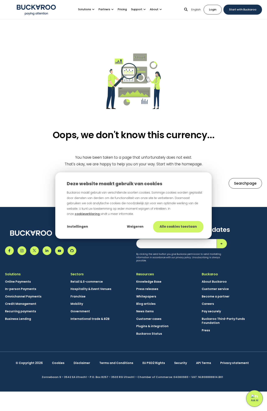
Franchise (78, 297)
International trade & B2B (90, 319)
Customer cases (148, 319)
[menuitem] (88, 9)
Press (206, 330)
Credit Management (20, 304)
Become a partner (215, 297)
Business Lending (18, 319)
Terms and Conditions (116, 363)
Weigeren (135, 226)
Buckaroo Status (149, 334)
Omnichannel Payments (23, 297)
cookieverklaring (87, 214)
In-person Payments (20, 289)
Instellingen (77, 226)
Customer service (215, 289)
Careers (208, 304)
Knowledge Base (148, 282)
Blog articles (146, 304)
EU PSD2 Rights (153, 363)
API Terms (203, 363)
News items (145, 311)
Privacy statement (234, 363)
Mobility (77, 304)
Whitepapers (146, 297)
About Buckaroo (214, 282)
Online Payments (18, 282)
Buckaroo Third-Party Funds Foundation (223, 321)
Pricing (122, 9)
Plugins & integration (152, 326)
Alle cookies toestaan (178, 226)
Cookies (58, 363)
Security (180, 363)
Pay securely (211, 311)
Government (80, 311)
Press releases (147, 289)
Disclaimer (82, 363)
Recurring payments (20, 311)
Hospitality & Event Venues (91, 289)
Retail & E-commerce (87, 282)
